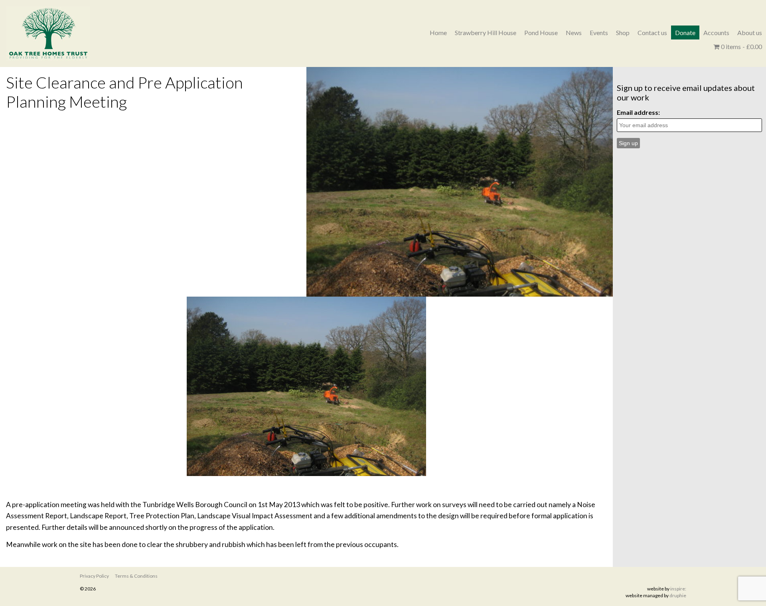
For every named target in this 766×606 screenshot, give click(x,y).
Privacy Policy (94, 576)
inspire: (678, 589)
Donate (685, 32)
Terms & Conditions (136, 576)
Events (599, 32)
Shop (623, 32)
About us (749, 32)
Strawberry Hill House (485, 32)
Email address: (638, 112)
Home (438, 32)
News (574, 32)
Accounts (716, 32)
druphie (677, 595)
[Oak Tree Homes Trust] (48, 33)
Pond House (541, 32)
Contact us (652, 32)
